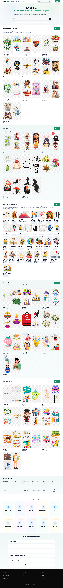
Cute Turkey (15, 490)
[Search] (49, 1)
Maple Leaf (14, 483)
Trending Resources (6, 574)
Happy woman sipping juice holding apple (5, 247)
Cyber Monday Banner (45, 490)
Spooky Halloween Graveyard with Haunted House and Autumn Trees (7, 273)
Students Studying (45, 485)
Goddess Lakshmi (28, 261)
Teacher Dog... (36, 261)
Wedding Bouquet (45, 329)
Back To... (26, 234)
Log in (53, 1)
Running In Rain (44, 261)
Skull (28, 249)
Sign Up (24, 575)
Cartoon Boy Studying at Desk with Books (12, 260)
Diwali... (19, 261)
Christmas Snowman (45, 307)
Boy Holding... (12, 249)
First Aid (23, 329)
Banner (4, 307)
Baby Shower (24, 449)
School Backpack (25, 485)
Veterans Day (34, 488)
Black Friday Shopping (26, 490)
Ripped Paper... (5, 234)
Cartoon (23, 151)
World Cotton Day (6, 121)
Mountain (20, 221)
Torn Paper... (5, 236)
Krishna (4, 262)
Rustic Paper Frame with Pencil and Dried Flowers (27, 234)
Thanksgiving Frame (6, 490)
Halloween (12, 1)
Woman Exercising (45, 352)
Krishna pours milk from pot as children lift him (5, 260)
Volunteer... (33, 221)
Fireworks (19, 262)
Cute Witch (44, 481)
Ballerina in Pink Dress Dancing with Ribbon (41, 220)
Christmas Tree (54, 491)
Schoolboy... (12, 248)
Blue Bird (49, 236)
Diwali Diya (4, 329)
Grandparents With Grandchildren (55, 486)
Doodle (4, 196)
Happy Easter (5, 352)
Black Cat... (35, 234)
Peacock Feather (38, 249)
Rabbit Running (56, 236)
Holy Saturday (21, 248)
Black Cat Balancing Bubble (34, 234)
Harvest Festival (45, 483)
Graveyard (46, 249)
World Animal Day (6, 99)
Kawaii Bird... (50, 234)
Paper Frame (27, 236)
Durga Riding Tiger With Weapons (13, 220)
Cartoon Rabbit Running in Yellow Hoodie (57, 234)
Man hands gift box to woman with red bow (34, 220)
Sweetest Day (24, 99)
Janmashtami (38, 248)
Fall (3, 483)
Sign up (57, 1)
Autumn (28, 1)
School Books (34, 485)
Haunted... (46, 248)
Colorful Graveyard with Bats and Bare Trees (47, 247)
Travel (4, 471)
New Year (43, 449)
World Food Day (44, 54)
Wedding (43, 404)
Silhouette (24, 196)
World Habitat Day (6, 54)
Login (23, 574)
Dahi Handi (5, 261)
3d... (10, 261)
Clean (6, 1)
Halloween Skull (29, 248)
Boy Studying (11, 262)
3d (3, 151)
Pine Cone (4, 485)
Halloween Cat (15, 481)
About (43, 574)
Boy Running (20, 236)
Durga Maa (13, 221)
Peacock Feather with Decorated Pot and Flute (39, 247)
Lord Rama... (57, 221)
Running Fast (56, 234)
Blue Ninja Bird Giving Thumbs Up (49, 234)
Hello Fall (23, 483)
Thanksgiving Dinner (55, 489)
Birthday (23, 404)
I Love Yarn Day (24, 54)
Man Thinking (24, 352)
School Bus (14, 485)
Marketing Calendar (6, 578)
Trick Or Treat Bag (35, 481)
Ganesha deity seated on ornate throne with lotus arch (49, 220)
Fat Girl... (4, 248)
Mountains (24, 221)
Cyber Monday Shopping (36, 490)
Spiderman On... (52, 261)
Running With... (20, 234)
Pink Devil (54, 249)
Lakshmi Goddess (28, 262)
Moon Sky (4, 221)
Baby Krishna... (13, 235)
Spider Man (52, 262)
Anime (43, 151)
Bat (52, 481)
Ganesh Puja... (48, 221)
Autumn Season (35, 483)
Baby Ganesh (5, 488)
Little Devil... (55, 248)
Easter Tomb (21, 249)
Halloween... (5, 274)
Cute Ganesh (15, 488)
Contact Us (44, 578)
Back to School (18, 1)
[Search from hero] (50, 19)
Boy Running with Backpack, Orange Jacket (20, 234)
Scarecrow (53, 483)
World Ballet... (41, 221)
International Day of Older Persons (47, 99)
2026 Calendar (5, 404)
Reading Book (5, 374)
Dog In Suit (36, 262)
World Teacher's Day (6, 76)
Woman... (4, 249)
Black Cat (34, 236)
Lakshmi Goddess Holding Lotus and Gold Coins (28, 260)
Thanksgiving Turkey (45, 488)
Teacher (24, 1)
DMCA (43, 575)
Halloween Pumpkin (6, 481)
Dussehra (24, 76)
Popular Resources (6, 575)
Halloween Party (25, 481)
